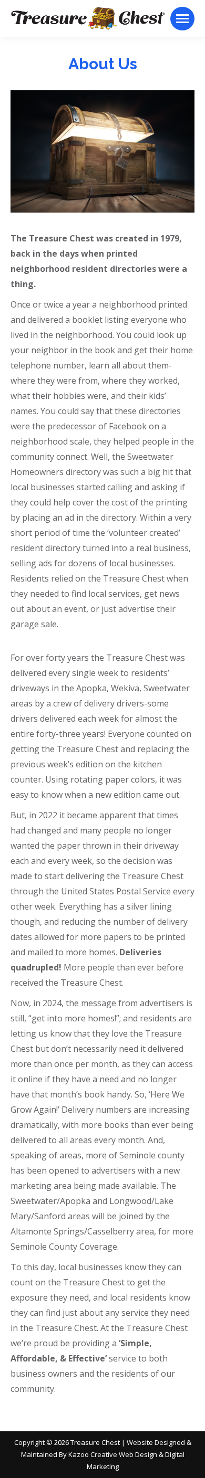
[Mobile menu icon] (182, 18)
